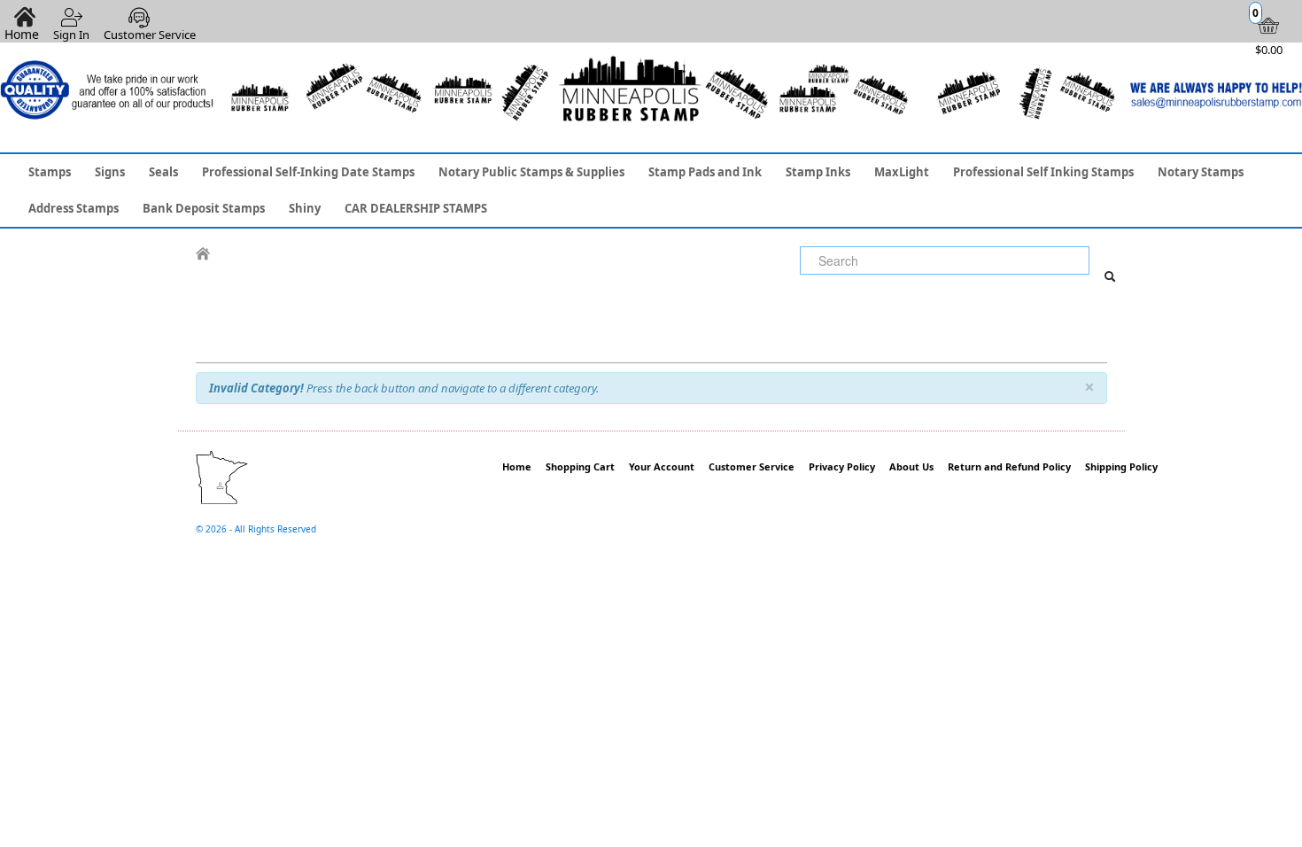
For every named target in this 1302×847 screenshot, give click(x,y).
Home (516, 466)
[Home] (203, 253)
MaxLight (901, 172)
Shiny (305, 208)
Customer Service (150, 35)
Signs (110, 172)
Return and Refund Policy (1009, 466)
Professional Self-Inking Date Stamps (308, 172)
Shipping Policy (1121, 466)
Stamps (49, 172)
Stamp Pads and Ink (705, 172)
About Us (911, 466)
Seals (163, 172)
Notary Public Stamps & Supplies (531, 172)
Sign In (71, 35)
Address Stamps (73, 208)
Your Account (661, 466)
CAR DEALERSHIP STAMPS (416, 208)
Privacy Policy (842, 466)
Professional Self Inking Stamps (1043, 172)
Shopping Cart (580, 466)
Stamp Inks (818, 172)
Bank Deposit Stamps (204, 208)
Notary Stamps (1201, 172)
